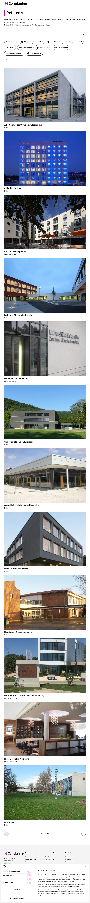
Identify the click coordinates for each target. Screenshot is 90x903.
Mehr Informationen (69, 882)
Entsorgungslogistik (34, 53)
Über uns (27, 857)
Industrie (68, 42)
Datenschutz (69, 862)
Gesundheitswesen (43, 48)
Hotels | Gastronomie (55, 42)
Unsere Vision (29, 862)
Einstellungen (17, 889)
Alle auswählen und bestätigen (17, 898)
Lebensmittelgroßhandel (25, 48)
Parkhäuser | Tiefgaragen (61, 48)
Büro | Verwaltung (38, 42)
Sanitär (47, 857)
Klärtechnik (79, 42)
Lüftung (47, 862)
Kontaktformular (70, 857)
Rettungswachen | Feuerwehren (14, 53)
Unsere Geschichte (30, 859)
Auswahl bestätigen (17, 894)
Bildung (25, 42)
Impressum (68, 859)
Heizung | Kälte (49, 859)
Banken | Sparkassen (11, 42)
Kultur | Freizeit (10, 48)
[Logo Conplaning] (16, 4)
